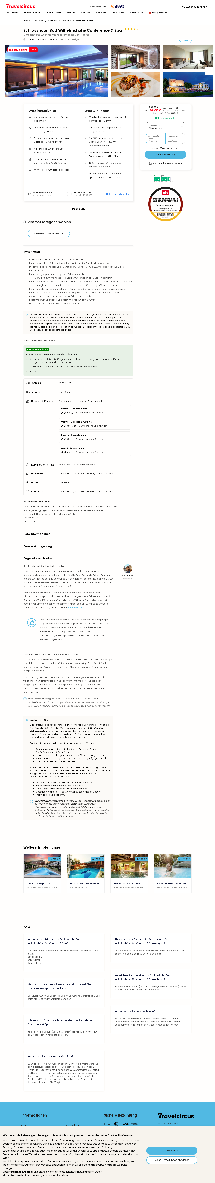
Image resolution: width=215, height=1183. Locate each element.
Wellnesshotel (75, 607)
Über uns (26, 1125)
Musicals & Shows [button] (32, 12)
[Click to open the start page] (176, 1117)
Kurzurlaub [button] (101, 12)
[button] (210, 7)
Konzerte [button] (71, 12)
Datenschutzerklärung (24, 1172)
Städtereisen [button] (118, 12)
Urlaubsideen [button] (136, 12)
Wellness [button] (85, 12)
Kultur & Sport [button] (54, 12)
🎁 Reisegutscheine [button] (158, 12)
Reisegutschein (71, 1125)
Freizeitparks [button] (12, 12)
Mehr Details (32, 371)
